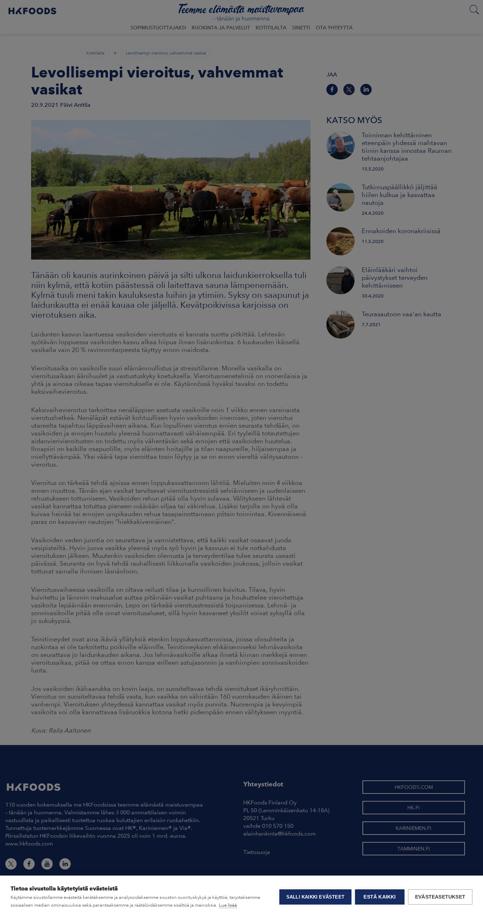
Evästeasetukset (440, 897)
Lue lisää (228, 905)
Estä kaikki (379, 897)
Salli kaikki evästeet (315, 897)
